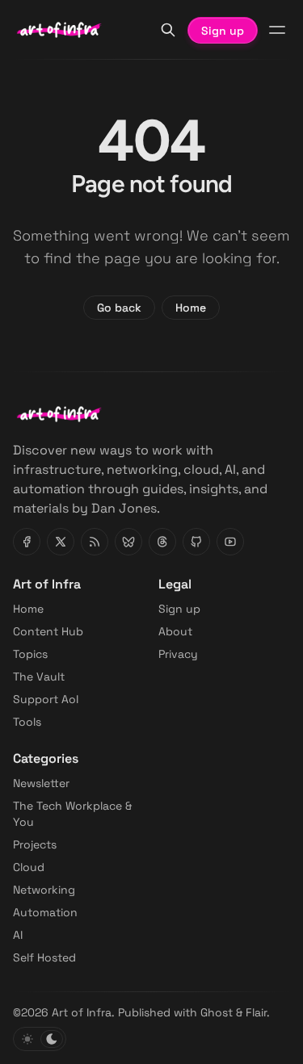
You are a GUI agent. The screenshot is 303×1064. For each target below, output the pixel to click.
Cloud (28, 867)
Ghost (216, 1012)
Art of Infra (82, 1012)
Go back (119, 307)
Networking (44, 889)
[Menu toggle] (277, 30)
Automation (45, 912)
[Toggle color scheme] (39, 1039)
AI (18, 935)
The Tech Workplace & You (72, 813)
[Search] (168, 30)
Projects (35, 844)
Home (190, 307)
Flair (256, 1012)
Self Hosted (44, 957)
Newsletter (41, 783)
